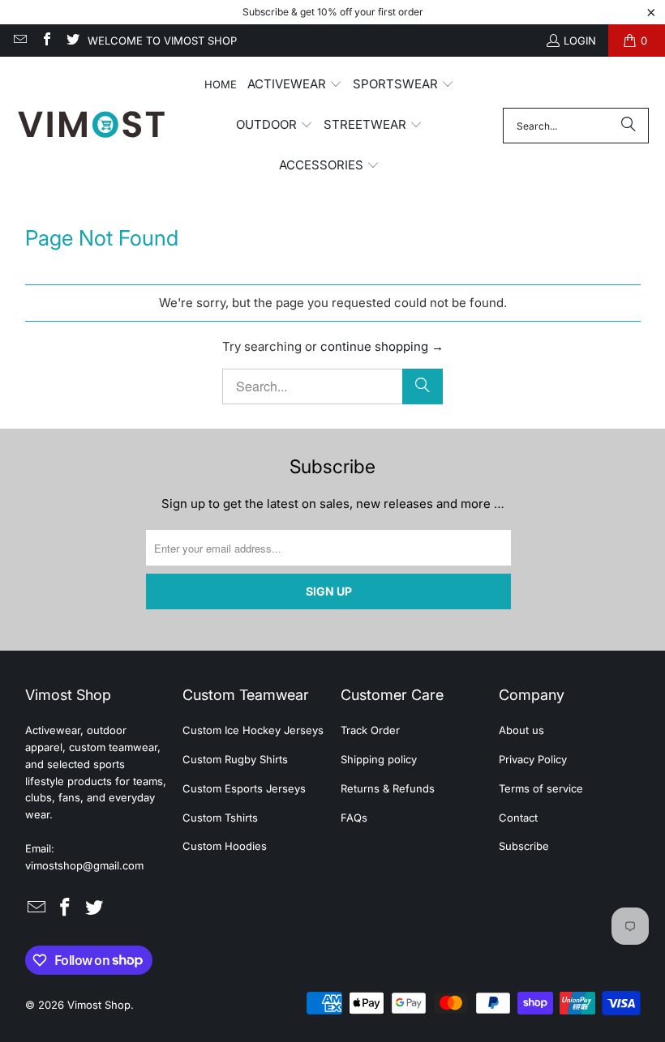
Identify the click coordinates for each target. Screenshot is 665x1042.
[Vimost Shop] (91, 125)
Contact (518, 817)
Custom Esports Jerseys (244, 788)
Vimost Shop (99, 1004)
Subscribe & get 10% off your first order (332, 12)
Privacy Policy (533, 759)
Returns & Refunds (388, 788)
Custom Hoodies (224, 845)
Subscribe (524, 845)
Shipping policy (379, 759)
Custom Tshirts (220, 817)
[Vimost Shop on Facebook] (45, 40)
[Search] (628, 125)
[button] (294, 85)
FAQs (354, 817)
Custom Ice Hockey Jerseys (253, 730)
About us (521, 730)
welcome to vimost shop (162, 40)
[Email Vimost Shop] (19, 40)
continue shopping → (382, 346)
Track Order (370, 730)
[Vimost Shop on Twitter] (72, 40)
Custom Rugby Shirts (235, 759)
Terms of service (541, 788)
